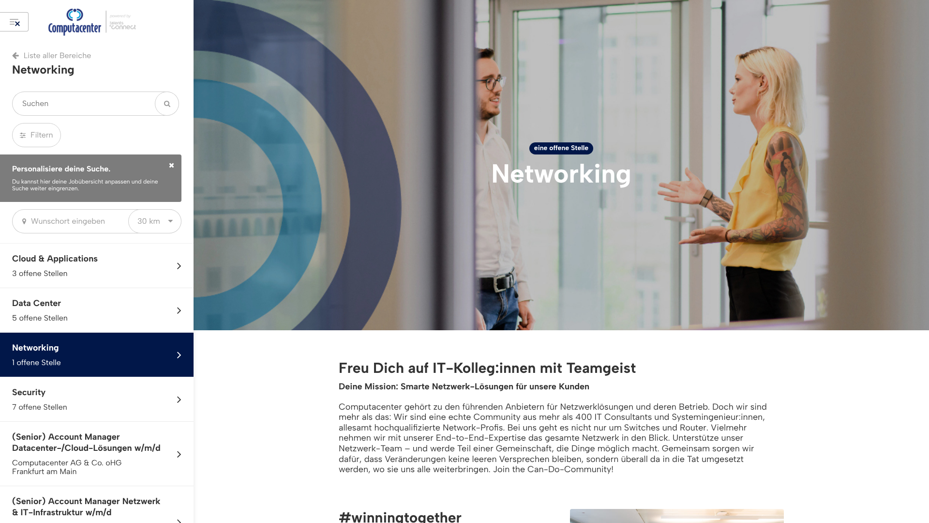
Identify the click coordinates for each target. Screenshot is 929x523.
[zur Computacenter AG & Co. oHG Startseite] (109, 21)
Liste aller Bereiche (57, 55)
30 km (148, 221)
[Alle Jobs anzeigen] (14, 21)
